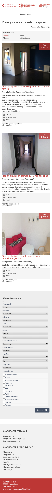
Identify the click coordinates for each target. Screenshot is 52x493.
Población (6, 317)
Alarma (7, 377)
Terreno (7, 470)
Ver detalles (7, 125)
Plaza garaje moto (11, 467)
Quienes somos (26, 14)
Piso (6, 462)
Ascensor (8, 383)
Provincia (6, 311)
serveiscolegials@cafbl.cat (20, 489)
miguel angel (14, 204)
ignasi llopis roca (15, 124)
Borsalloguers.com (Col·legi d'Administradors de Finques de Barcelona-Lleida (26, 7)
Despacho (8, 455)
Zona (4, 324)
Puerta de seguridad (12, 399)
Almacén (7, 452)
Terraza (8, 405)
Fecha (5, 36)
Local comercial (11, 457)
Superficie (6, 354)
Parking (7, 394)
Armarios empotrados (12, 380)
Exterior (7, 388)
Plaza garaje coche (12, 465)
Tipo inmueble (7, 304)
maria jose (13, 280)
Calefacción (9, 386)
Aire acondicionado (11, 375)
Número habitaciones (10, 341)
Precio (21, 36)
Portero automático (11, 397)
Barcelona (8, 436)
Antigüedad (6, 364)
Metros (6, 38)
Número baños (8, 347)
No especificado (10, 460)
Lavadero (8, 391)
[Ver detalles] (26, 64)
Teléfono (8, 402)
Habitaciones (24, 38)
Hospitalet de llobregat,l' (14, 438)
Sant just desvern (11, 441)
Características (8, 371)
